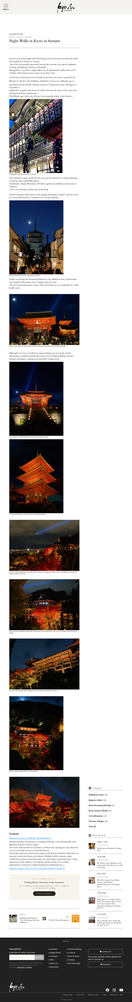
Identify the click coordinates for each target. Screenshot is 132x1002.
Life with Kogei (74, 963)
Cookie (104, 995)
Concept (53, 956)
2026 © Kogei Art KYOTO (66, 999)
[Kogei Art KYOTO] (66, 8)
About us (54, 963)
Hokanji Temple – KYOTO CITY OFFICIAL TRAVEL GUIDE (36, 868)
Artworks (53, 949)
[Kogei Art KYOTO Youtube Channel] (121, 990)
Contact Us (106, 951)
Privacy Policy (68, 995)
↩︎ (51, 838)
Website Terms (93, 995)
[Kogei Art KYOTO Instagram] (114, 990)
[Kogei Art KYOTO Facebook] (107, 990)
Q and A (71, 953)
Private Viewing (74, 949)
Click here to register (24, 967)
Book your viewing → (44, 894)
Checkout (106, 964)
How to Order (73, 956)
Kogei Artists (55, 953)
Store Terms (80, 995)
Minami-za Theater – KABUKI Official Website (29, 838)
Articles (71, 960)
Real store (54, 967)
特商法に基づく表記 (116, 995)
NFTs (52, 960)
